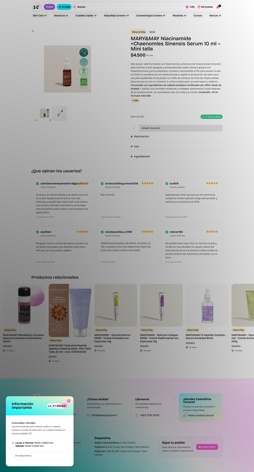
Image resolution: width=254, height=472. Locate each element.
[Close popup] (69, 401)
